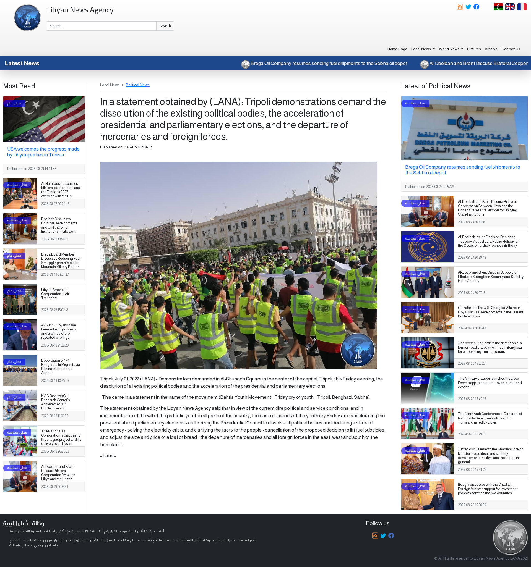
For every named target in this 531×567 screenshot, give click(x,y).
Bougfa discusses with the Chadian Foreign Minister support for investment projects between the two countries (488, 489)
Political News (138, 85)
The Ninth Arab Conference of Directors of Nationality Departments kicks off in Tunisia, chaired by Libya (490, 418)
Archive (491, 49)
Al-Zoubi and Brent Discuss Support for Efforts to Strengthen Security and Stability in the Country (491, 277)
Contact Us (510, 49)
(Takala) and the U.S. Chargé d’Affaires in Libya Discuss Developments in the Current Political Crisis (490, 312)
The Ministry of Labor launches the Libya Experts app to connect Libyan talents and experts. (490, 383)
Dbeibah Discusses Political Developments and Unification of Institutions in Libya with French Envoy (59, 227)
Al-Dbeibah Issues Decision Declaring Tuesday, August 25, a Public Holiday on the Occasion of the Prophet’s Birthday (488, 241)
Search (165, 25)
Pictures (474, 49)
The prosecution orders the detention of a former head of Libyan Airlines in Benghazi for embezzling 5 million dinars (490, 347)
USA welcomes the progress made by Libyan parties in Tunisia (43, 152)
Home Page (397, 49)
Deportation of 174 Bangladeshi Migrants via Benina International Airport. (60, 367)
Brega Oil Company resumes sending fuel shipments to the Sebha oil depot (365, 63)
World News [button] (449, 49)
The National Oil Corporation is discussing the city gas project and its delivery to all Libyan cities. (61, 439)
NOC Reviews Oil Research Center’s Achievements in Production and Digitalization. (55, 404)
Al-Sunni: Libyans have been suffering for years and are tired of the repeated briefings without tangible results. (59, 333)
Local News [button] (421, 49)
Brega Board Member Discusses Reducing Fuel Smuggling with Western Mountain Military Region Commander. (60, 263)
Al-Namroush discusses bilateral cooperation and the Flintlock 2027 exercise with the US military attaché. (60, 192)
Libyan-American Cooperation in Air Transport (55, 294)
